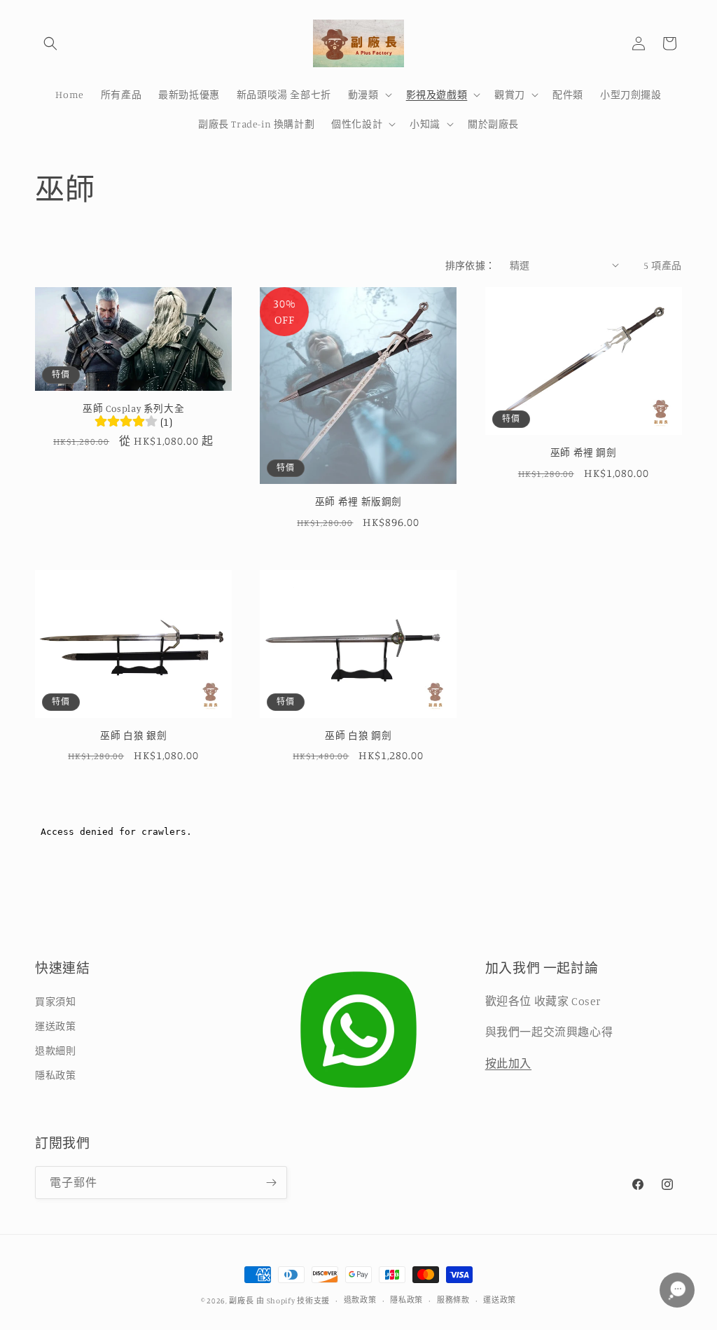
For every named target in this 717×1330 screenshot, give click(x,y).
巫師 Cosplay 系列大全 (133, 408)
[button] (50, 43)
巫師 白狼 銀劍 (133, 735)
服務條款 (453, 1300)
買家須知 (55, 1001)
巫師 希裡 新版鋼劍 (358, 501)
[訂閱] (271, 1182)
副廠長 (241, 1300)
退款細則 (55, 1050)
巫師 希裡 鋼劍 (583, 452)
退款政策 (360, 1300)
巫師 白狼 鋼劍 (358, 735)
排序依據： (470, 265)
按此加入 (508, 1063)
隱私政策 (55, 1075)
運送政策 (55, 1026)
